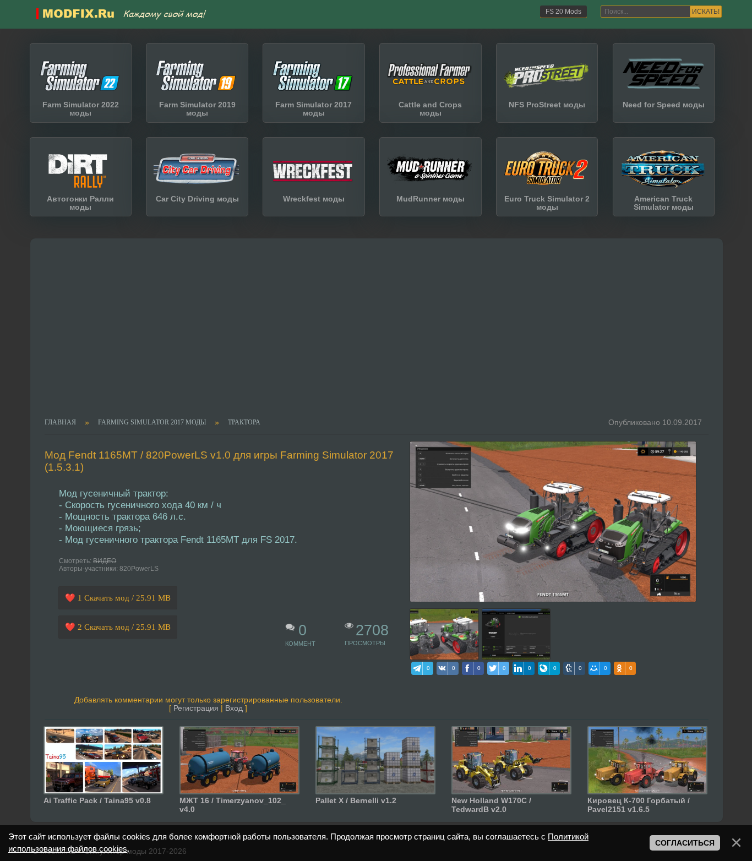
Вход (234, 708)
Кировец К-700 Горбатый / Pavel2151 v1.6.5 (638, 805)
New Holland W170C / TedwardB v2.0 (491, 805)
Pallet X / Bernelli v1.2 (355, 800)
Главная (60, 423)
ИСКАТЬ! (706, 11)
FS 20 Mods (563, 11)
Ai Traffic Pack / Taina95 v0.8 (97, 800)
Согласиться (685, 843)
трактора (244, 423)
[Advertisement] (369, 336)
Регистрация (196, 708)
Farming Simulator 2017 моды (152, 423)
